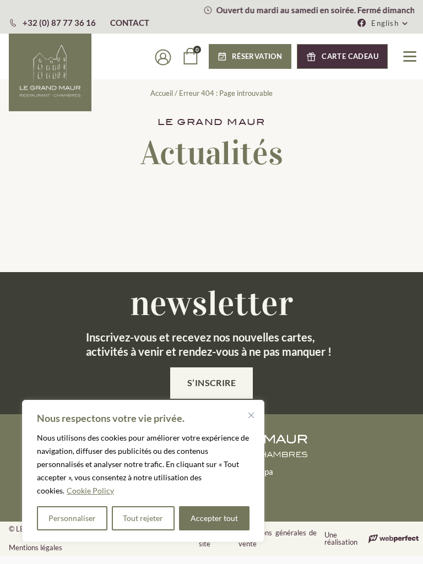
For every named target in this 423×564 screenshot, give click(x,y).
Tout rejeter (143, 518)
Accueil (161, 93)
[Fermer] (251, 415)
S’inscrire (211, 382)
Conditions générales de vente (277, 538)
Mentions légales (35, 547)
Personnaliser (72, 518)
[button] (390, 23)
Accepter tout (214, 518)
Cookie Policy (90, 490)
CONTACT (129, 23)
